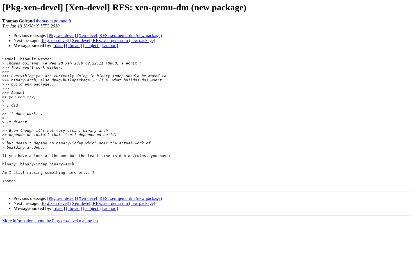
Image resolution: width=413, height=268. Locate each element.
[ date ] (59, 45)
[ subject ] (92, 45)
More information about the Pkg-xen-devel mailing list (50, 220)
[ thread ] (74, 45)
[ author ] (110, 45)
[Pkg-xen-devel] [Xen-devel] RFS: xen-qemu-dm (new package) (104, 35)
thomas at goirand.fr (53, 21)
